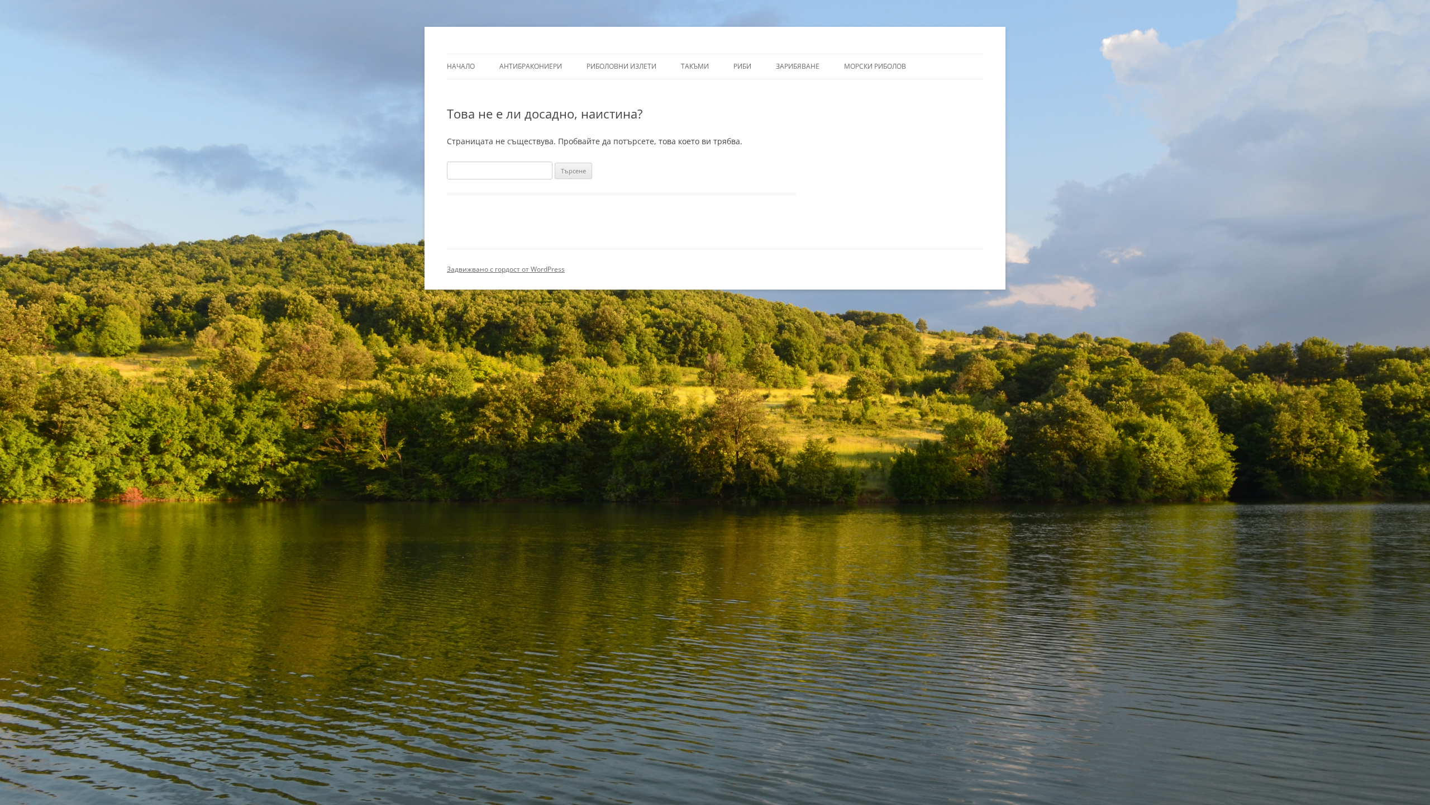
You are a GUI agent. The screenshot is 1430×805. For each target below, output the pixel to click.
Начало (461, 66)
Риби (742, 66)
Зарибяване (797, 66)
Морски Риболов (875, 66)
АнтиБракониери (530, 66)
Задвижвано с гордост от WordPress (506, 269)
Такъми (695, 66)
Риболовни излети (621, 66)
